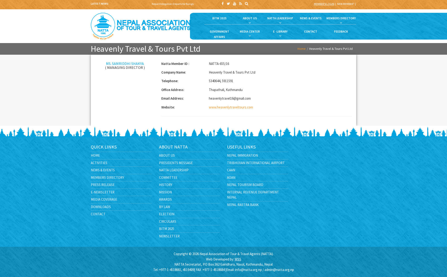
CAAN (231, 170)
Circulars (167, 221)
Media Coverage (104, 199)
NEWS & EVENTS (311, 18)
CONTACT (310, 32)
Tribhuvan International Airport (256, 163)
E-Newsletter (103, 192)
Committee (168, 177)
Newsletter (169, 236)
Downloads (101, 207)
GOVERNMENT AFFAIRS (219, 34)
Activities (99, 163)
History (165, 184)
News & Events (103, 170)
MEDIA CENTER (250, 32)
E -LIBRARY (280, 32)
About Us (167, 155)
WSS (238, 259)
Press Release (103, 184)
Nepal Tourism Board (245, 184)
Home (302, 49)
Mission (165, 192)
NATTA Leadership (174, 170)
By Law (164, 207)
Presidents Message (176, 163)
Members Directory (107, 177)
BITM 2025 (219, 18)
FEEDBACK (341, 32)
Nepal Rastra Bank (243, 205)
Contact (98, 214)
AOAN (231, 177)
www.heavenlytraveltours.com (231, 107)
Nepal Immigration (242, 155)
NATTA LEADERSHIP (280, 18)
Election (166, 214)
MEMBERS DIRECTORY (341, 18)
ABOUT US (250, 18)
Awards (165, 199)
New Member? (345, 4)
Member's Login (324, 4)
